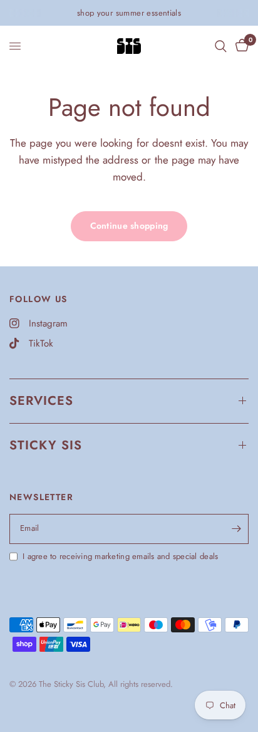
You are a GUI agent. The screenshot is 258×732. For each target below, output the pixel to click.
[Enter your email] (236, 529)
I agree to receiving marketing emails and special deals (120, 556)
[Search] (220, 46)
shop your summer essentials (129, 13)
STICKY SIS (45, 445)
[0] (240, 46)
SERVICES (41, 401)
